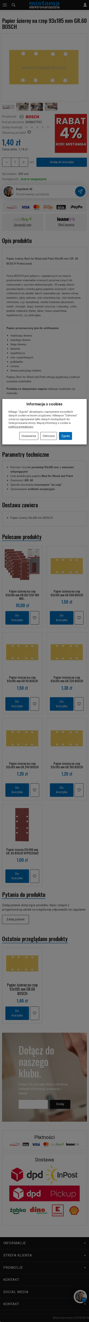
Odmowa (49, 436)
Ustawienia (29, 436)
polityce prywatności (20, 426)
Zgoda (65, 436)
